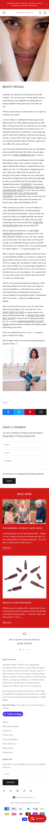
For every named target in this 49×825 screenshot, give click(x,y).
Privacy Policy (8, 435)
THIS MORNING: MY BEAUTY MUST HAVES (22, 528)
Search (5, 722)
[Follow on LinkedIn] (31, 790)
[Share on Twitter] (19, 412)
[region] (24, 638)
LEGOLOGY (26, 184)
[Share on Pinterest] (30, 412)
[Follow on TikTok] (24, 790)
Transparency (8, 752)
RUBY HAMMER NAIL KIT (24, 155)
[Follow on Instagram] (17, 790)
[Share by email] (41, 412)
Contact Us (7, 730)
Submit (9, 481)
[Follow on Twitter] (10, 790)
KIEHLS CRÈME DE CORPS (13, 312)
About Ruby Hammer (11, 726)
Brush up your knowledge (17, 602)
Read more (7, 547)
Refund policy (8, 748)
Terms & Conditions (10, 739)
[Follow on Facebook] (4, 790)
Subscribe (10, 782)
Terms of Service (23, 435)
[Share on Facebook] (8, 412)
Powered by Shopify (32, 803)
